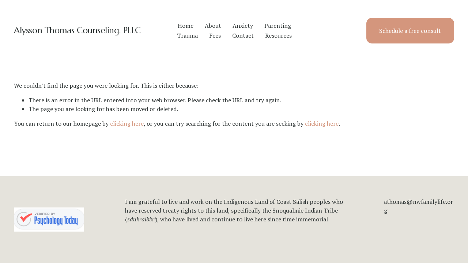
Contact (243, 35)
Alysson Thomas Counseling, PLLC (77, 30)
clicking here (127, 123)
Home (185, 26)
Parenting (277, 26)
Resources (278, 35)
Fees (215, 35)
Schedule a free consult (410, 31)
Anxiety (243, 26)
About (213, 26)
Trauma (187, 35)
